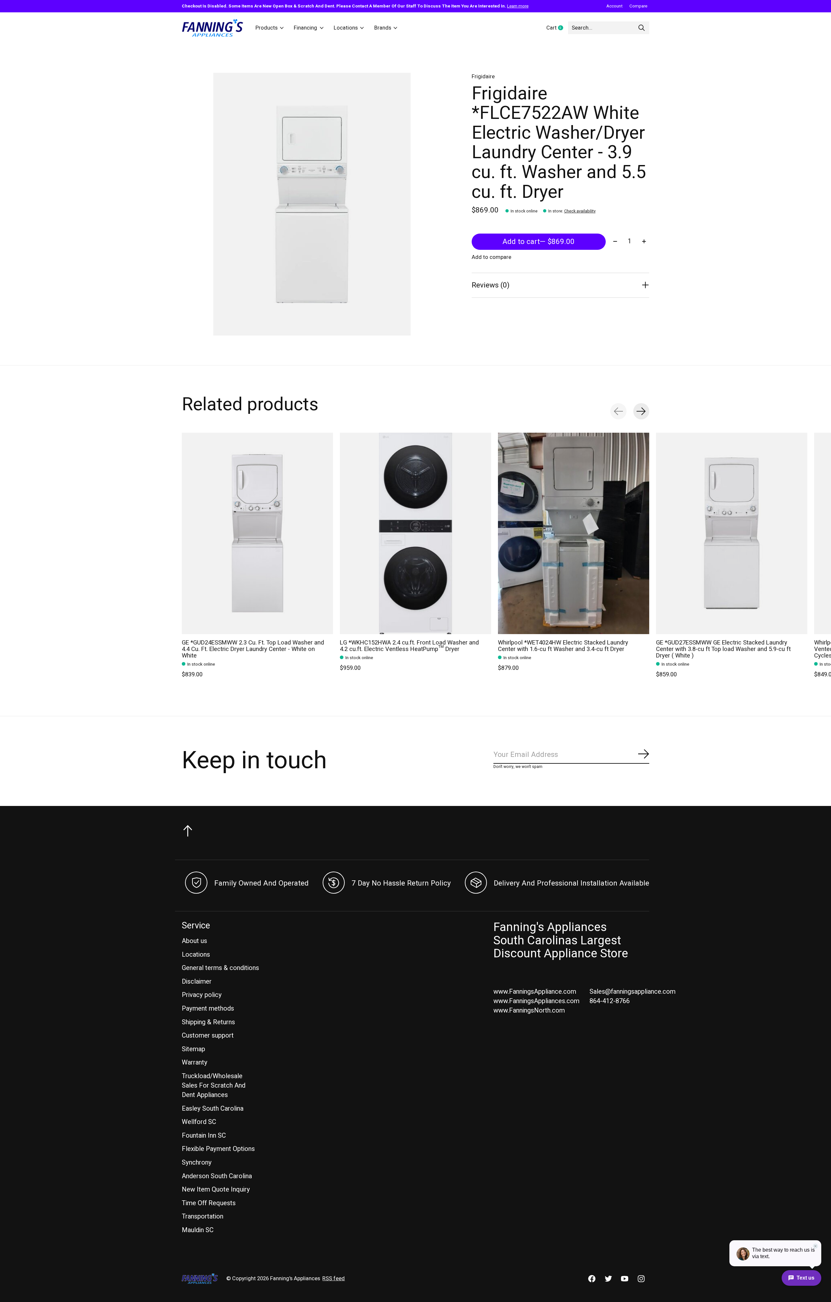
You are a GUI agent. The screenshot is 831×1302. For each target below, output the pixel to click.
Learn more (517, 6)
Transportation (202, 1216)
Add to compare (491, 257)
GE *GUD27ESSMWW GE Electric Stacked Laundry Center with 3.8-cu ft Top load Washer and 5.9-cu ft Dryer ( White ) (723, 649)
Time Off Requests (209, 1203)
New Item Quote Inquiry (216, 1189)
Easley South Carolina (212, 1108)
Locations (346, 28)
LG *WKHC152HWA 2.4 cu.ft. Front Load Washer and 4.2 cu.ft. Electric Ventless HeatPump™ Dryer (409, 646)
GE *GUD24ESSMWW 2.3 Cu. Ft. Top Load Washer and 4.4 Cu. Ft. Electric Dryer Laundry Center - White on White (253, 649)
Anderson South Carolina (217, 1176)
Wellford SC (199, 1122)
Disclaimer (197, 981)
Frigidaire (483, 77)
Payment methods (208, 1008)
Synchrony (197, 1162)
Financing (305, 28)
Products (266, 28)
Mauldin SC (198, 1230)
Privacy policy (202, 995)
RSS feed (333, 1279)
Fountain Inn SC (204, 1135)
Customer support (208, 1035)
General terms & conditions (220, 968)
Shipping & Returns (208, 1022)
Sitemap (193, 1049)
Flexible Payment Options (218, 1149)
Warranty (194, 1062)
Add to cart (538, 241)
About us (194, 941)
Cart (557, 28)
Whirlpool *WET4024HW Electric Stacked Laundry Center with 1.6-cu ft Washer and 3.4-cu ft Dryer (563, 646)
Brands (382, 28)
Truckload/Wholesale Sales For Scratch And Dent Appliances (213, 1085)
